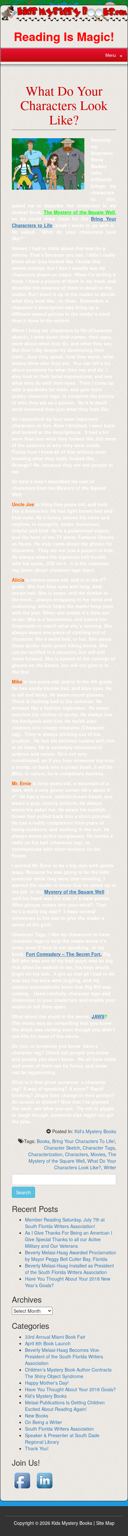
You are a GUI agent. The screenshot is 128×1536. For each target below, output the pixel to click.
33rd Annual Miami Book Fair (55, 1336)
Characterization (45, 1154)
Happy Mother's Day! (47, 1382)
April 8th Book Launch (48, 1343)
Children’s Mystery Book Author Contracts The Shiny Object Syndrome (68, 1372)
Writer (110, 1167)
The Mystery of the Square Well (72, 1157)
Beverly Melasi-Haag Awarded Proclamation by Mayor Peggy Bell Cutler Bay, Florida (70, 1255)
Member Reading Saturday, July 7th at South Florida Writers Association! (65, 1222)
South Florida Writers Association (59, 1428)
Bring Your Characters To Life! (83, 1141)
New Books (36, 1415)
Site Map (105, 1523)
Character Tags (99, 1147)
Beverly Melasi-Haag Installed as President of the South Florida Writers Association (69, 1268)
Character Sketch (62, 1147)
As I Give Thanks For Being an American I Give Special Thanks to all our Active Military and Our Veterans (68, 1239)
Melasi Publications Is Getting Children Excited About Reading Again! (65, 1405)
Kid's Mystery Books (95, 1131)
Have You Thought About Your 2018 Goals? (70, 1389)
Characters (76, 1154)
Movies (98, 1154)
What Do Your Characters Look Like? (85, 1164)
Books (43, 1141)
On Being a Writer (43, 1422)
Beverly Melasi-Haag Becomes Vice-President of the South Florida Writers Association (64, 1356)
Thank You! (37, 1448)
